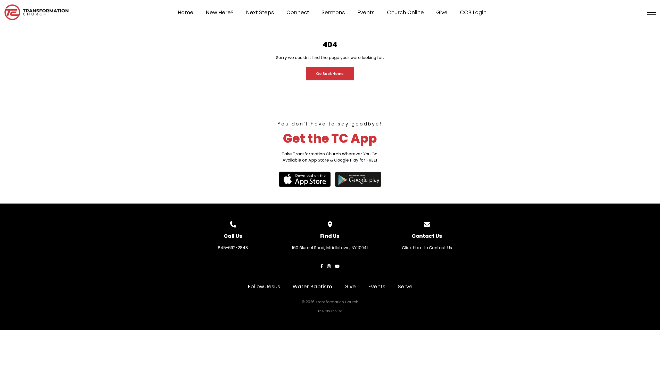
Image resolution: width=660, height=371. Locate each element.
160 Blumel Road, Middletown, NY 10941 (330, 248)
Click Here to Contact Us (427, 248)
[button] (651, 12)
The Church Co (330, 311)
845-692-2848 (233, 248)
